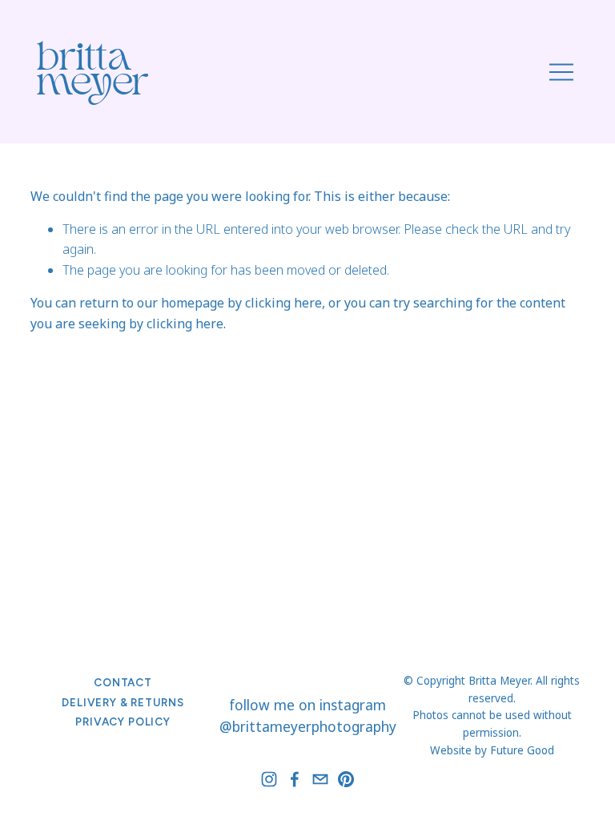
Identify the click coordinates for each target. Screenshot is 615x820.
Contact (123, 682)
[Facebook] (295, 779)
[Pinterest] (346, 779)
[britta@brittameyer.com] (320, 779)
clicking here (283, 303)
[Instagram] (269, 779)
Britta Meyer (93, 73)
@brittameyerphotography (307, 727)
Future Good (522, 750)
